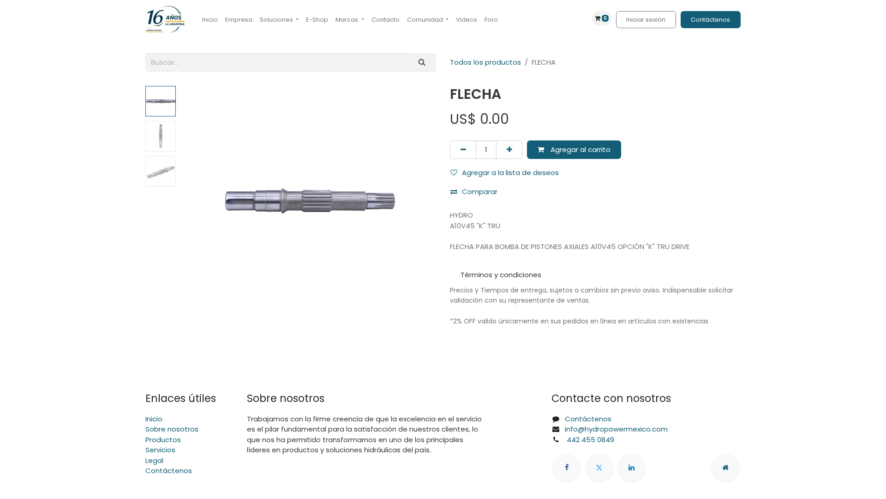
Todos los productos (485, 62)
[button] (199, 201)
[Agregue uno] (509, 149)
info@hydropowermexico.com (616, 429)
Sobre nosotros (171, 429)
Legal (154, 460)
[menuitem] (210, 20)
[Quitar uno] (463, 149)
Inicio (153, 419)
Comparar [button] (479, 191)
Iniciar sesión (645, 19)
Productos (163, 439)
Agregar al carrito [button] (580, 149)
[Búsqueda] (422, 62)
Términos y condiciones (501, 275)
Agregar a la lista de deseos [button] (510, 172)
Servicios (160, 450)
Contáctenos (710, 19)
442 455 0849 (589, 439)
